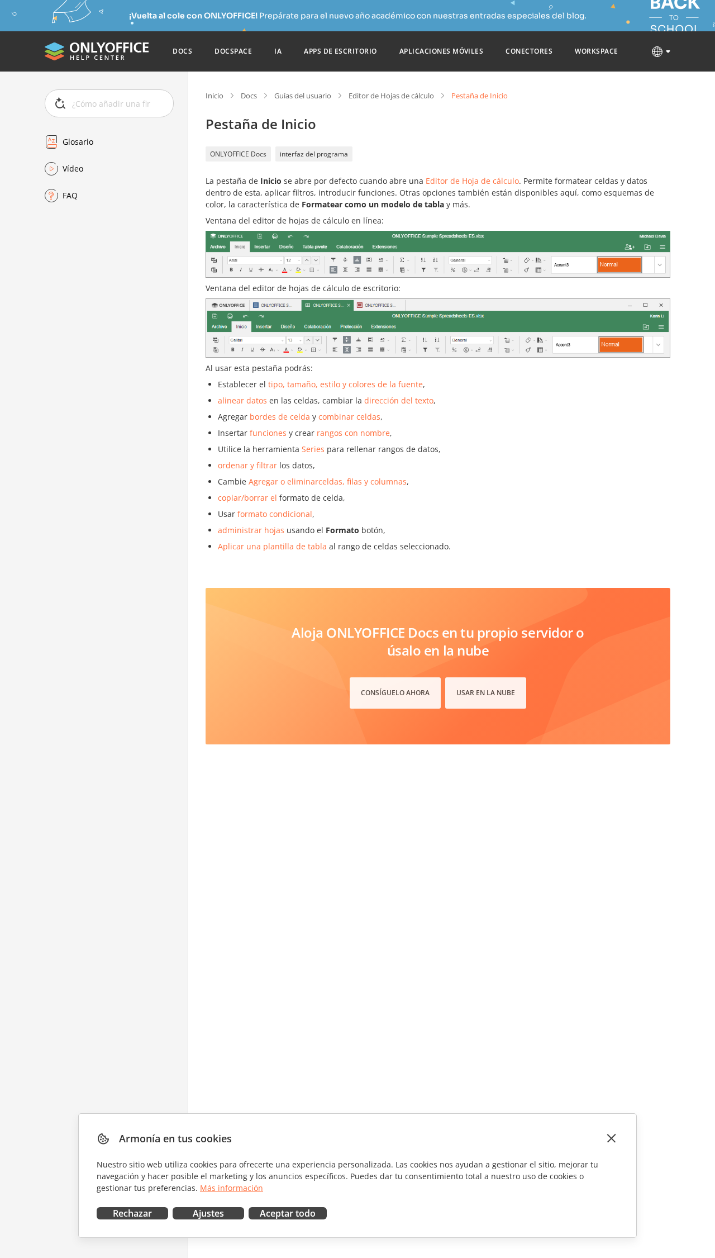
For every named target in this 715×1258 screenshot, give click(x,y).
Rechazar (132, 1213)
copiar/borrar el (247, 497)
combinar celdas (349, 416)
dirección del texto (398, 400)
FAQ (70, 195)
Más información (231, 1188)
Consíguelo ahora (395, 692)
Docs (249, 96)
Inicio (214, 96)
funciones (268, 433)
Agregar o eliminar (283, 481)
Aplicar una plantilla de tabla (272, 546)
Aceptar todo (288, 1213)
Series (313, 449)
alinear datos (242, 400)
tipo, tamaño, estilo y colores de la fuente (345, 384)
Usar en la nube (485, 692)
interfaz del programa (314, 154)
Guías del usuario (302, 96)
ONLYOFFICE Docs (238, 154)
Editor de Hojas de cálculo (391, 96)
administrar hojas (251, 530)
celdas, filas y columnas (362, 481)
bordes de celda (280, 416)
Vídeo (73, 168)
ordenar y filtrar (247, 465)
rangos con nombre (353, 433)
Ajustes (208, 1213)
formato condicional (274, 514)
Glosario (78, 141)
